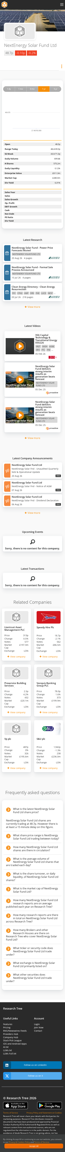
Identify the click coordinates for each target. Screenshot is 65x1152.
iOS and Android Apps (15, 1043)
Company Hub (10, 1037)
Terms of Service (41, 1142)
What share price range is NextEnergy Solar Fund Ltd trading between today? (36, 837)
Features (7, 1024)
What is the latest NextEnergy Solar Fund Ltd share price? (34, 810)
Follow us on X (35, 1075)
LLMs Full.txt (9, 1053)
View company (17, 656)
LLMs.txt (7, 1050)
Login (37, 1024)
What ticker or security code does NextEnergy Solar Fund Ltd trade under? (29, 951)
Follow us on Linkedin (35, 1064)
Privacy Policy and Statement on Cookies (44, 1112)
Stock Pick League (12, 1040)
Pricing (6, 1027)
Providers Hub (10, 1034)
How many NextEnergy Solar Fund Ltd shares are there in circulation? (35, 848)
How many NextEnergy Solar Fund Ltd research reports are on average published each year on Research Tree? (32, 903)
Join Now (38, 1027)
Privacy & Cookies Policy (19, 1142)
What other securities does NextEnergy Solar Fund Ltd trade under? (29, 978)
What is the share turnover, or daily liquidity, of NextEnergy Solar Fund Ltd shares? (32, 877)
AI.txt (6, 1046)
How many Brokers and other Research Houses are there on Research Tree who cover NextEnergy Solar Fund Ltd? (31, 934)
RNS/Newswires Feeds (15, 1030)
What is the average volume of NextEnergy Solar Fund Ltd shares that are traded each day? (32, 862)
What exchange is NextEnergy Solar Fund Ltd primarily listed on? (34, 964)
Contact (38, 1030)
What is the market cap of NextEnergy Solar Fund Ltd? (35, 890)
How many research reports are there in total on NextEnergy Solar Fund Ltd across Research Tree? (32, 918)
